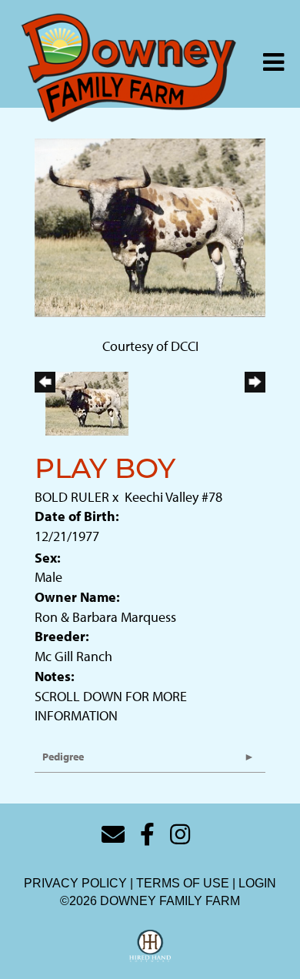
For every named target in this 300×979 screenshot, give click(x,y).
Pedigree (63, 756)
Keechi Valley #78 (173, 497)
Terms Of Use (182, 883)
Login (257, 883)
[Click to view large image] (150, 226)
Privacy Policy (75, 883)
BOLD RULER (72, 497)
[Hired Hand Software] (150, 947)
